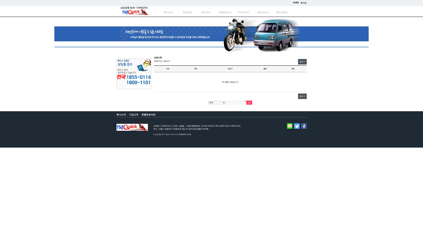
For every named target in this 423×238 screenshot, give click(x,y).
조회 (292, 69)
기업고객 (133, 114)
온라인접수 (282, 12)
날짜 (265, 69)
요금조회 (187, 12)
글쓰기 (302, 61)
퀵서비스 (206, 12)
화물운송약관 (148, 114)
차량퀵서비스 (225, 12)
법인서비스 (263, 12)
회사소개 (168, 12)
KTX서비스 (244, 12)
